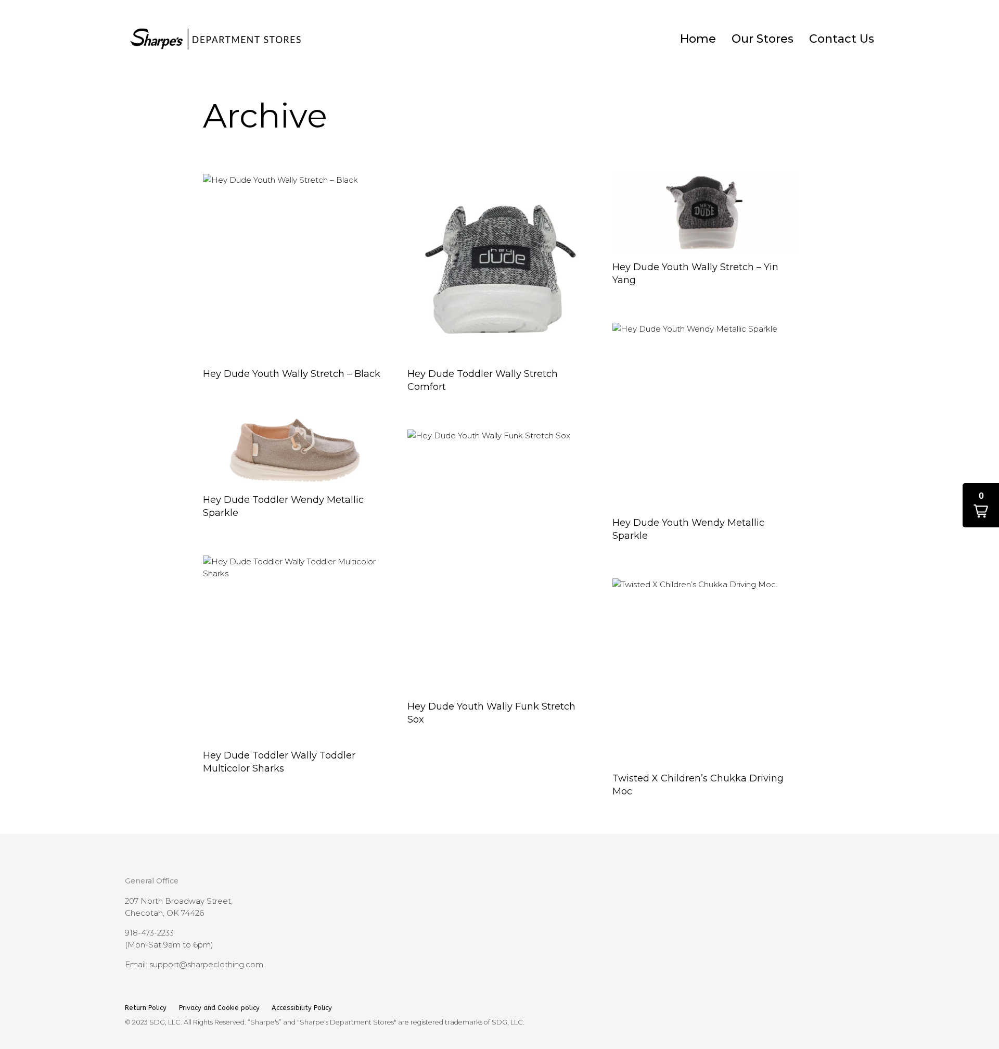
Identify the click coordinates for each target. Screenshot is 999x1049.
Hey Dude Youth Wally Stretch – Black (291, 374)
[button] (981, 505)
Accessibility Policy (302, 1008)
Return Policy (147, 1008)
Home (698, 39)
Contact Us (841, 39)
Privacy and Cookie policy (219, 1008)
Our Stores (762, 39)
